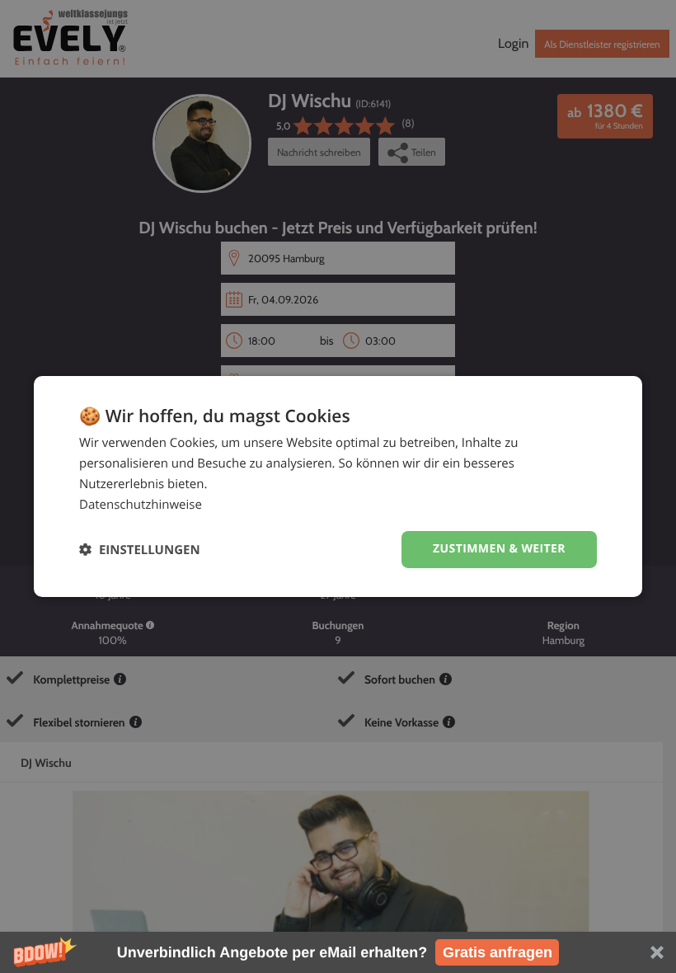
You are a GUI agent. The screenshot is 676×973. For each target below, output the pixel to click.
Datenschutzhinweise (140, 504)
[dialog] (338, 486)
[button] (338, 952)
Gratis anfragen (497, 952)
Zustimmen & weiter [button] (499, 549)
